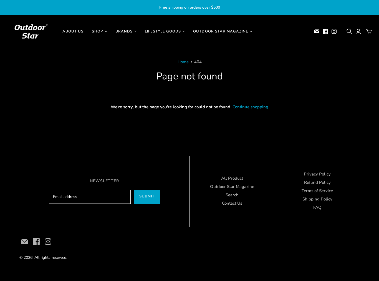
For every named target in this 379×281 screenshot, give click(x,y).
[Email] (316, 31)
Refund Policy (317, 182)
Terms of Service (317, 191)
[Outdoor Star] (30, 31)
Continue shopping (250, 107)
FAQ (317, 207)
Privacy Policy (317, 174)
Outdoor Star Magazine (232, 186)
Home (183, 62)
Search (232, 195)
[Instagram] (334, 31)
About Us (73, 31)
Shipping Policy (317, 199)
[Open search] (349, 31)
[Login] (358, 31)
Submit (147, 196)
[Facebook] (325, 31)
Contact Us (232, 203)
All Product (232, 178)
